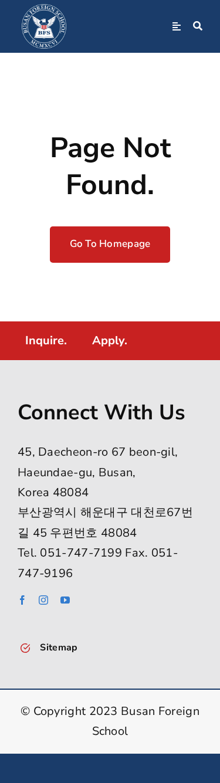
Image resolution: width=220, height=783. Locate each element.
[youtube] (65, 600)
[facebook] (22, 600)
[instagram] (43, 600)
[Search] (197, 26)
